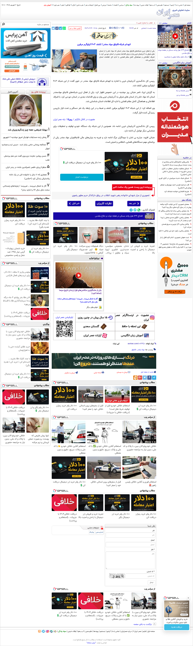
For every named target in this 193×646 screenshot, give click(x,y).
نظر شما (151, 526)
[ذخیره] (115, 28)
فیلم (62, 5)
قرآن (73, 5)
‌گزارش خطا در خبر (75, 28)
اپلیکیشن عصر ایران (64, 317)
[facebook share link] (57, 28)
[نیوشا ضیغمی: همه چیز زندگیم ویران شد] (26, 110)
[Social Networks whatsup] (139, 210)
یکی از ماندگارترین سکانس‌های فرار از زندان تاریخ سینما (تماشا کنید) (80, 292)
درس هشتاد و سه (183, 91)
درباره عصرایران (126, 631)
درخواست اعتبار (81, 177)
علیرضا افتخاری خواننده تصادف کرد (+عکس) (177, 193)
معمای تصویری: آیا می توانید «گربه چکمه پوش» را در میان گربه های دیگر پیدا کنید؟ (175, 206)
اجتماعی (143, 28)
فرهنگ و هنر (89, 5)
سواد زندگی (129, 5)
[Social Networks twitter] (135, 210)
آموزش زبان (47, 5)
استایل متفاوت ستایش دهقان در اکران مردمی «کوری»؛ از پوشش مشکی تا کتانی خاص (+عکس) (176, 171)
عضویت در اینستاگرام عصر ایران (132, 317)
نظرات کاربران (104, 203)
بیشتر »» (163, 23)
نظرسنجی (160, 5)
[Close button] (188, 597)
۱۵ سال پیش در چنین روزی (92, 318)
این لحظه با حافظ (131, 326)
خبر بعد (132, 203)
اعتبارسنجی (99, 532)
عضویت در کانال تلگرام (85, 119)
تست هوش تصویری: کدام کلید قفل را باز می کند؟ (175, 239)
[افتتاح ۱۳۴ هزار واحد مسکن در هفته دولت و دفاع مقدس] (175, 36)
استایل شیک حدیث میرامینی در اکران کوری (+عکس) (175, 180)
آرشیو (172, 5)
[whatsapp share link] (64, 28)
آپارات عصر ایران (92, 335)
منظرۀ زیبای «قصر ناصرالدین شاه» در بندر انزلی (26, 167)
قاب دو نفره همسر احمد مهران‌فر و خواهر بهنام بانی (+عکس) (175, 186)
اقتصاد (115, 5)
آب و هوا (152, 5)
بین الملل (97, 5)
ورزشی (104, 5)
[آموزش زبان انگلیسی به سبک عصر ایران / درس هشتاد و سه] (175, 76)
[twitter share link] (53, 28)
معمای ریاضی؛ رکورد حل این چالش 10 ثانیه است (175, 232)
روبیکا (69, 119)
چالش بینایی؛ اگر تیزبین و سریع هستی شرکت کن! (176, 226)
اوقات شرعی (144, 5)
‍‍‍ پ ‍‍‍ (120, 27)
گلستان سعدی (91, 326)
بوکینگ (91, 532)
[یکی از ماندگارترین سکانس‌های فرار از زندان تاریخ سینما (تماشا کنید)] (78, 275)
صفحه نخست (152, 28)
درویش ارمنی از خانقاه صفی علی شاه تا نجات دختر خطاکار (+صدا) (19, 80)
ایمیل (153, 540)
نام (154, 530)
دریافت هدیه (176, 627)
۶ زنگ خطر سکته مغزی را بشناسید (176, 57)
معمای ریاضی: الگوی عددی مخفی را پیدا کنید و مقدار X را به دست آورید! (176, 219)
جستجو (167, 5)
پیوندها (95, 631)
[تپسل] (61, 148)
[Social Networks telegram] (131, 210)
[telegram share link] (60, 28)
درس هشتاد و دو (183, 95)
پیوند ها (136, 5)
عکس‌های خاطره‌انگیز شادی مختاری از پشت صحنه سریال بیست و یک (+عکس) (176, 163)
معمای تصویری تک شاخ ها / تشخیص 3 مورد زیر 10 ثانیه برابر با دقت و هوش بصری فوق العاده (175, 247)
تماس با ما (179, 5)
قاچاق (134, 349)
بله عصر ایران (59, 119)
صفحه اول (187, 5)
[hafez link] (104, 35)
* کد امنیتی (151, 571)
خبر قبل (75, 203)
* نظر (153, 549)
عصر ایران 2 (56, 5)
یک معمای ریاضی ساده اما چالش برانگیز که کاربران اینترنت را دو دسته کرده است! (174, 212)
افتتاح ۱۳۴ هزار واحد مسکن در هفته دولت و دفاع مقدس (175, 52)
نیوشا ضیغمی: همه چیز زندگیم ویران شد (27, 130)
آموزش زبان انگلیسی (132, 335)
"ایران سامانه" (91, 642)
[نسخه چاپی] (110, 28)
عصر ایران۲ (137, 631)
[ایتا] (135, 378)
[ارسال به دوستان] (112, 28)
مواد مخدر (140, 349)
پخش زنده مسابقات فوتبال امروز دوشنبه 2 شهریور (24, 137)
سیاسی (121, 5)
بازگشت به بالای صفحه (143, 624)
